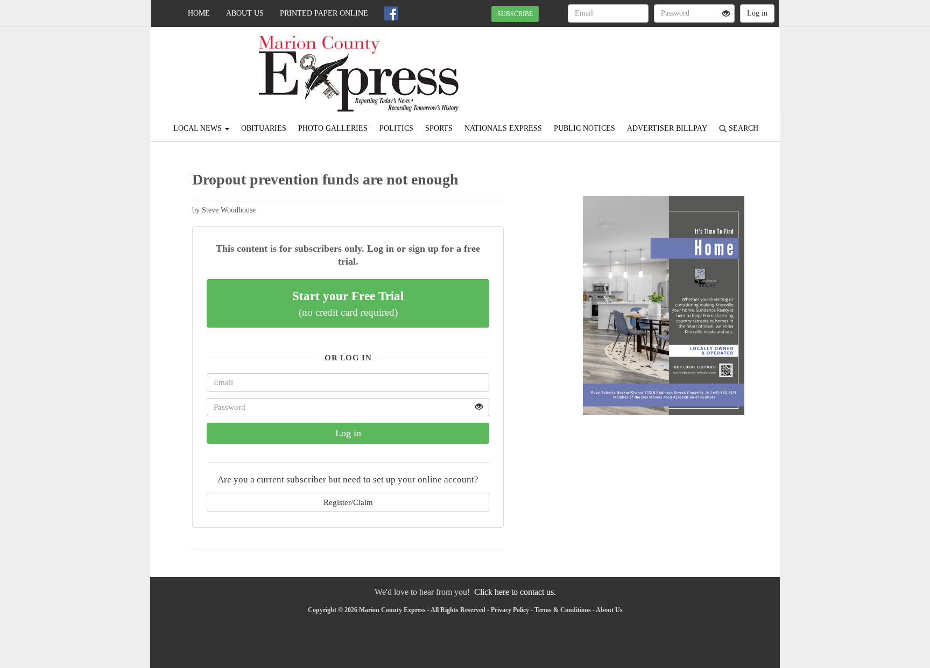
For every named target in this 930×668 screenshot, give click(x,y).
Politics (396, 128)
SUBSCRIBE (515, 14)
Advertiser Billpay (667, 128)
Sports (439, 128)
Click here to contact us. (515, 591)
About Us (245, 13)
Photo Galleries (333, 128)
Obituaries (263, 128)
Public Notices (584, 128)
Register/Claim (348, 502)
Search (742, 128)
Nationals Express (503, 128)
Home (199, 13)
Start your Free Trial (348, 303)
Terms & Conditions (562, 610)
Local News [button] (198, 128)
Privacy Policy (510, 610)
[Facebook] (391, 13)
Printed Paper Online (324, 13)
